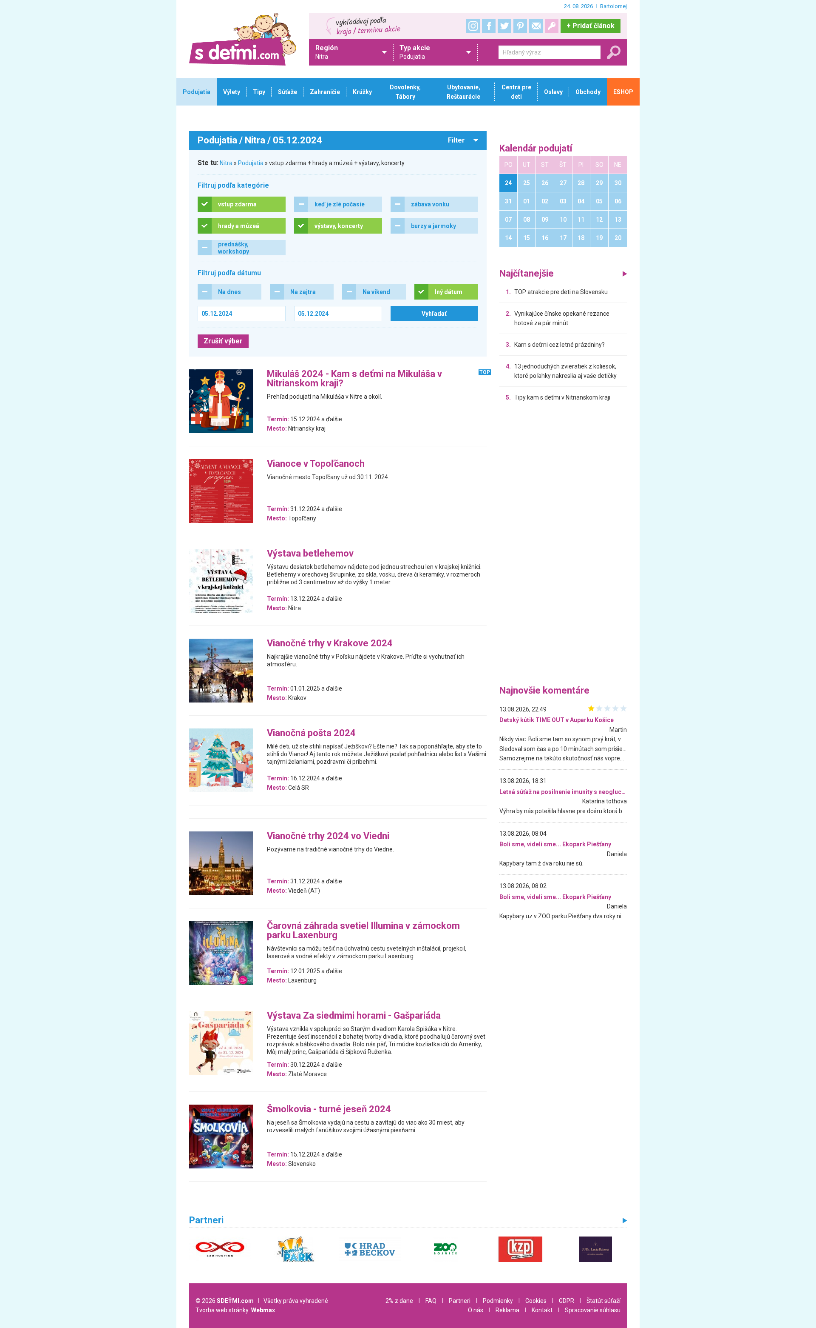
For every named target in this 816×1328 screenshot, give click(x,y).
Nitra (226, 163)
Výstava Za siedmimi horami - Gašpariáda (354, 1016)
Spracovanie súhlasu (592, 1310)
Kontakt (542, 1310)
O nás (475, 1310)
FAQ (430, 1300)
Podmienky (498, 1300)
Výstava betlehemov (310, 554)
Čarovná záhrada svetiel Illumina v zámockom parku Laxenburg (363, 930)
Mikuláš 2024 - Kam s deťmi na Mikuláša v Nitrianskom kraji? (354, 378)
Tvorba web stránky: (235, 1310)
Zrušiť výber (223, 341)
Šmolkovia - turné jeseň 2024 (329, 1109)
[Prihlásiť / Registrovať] (551, 26)
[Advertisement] (563, 545)
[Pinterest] (520, 26)
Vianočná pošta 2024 (311, 733)
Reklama (507, 1310)
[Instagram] (473, 26)
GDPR (566, 1300)
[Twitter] (504, 26)
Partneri (459, 1300)
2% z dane (399, 1300)
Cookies (536, 1300)
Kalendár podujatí (535, 149)
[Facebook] (489, 26)
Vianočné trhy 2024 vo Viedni (328, 836)
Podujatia (251, 163)
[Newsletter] (536, 26)
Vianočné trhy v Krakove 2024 (330, 643)
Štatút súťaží (603, 1300)
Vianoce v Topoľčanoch (316, 464)
